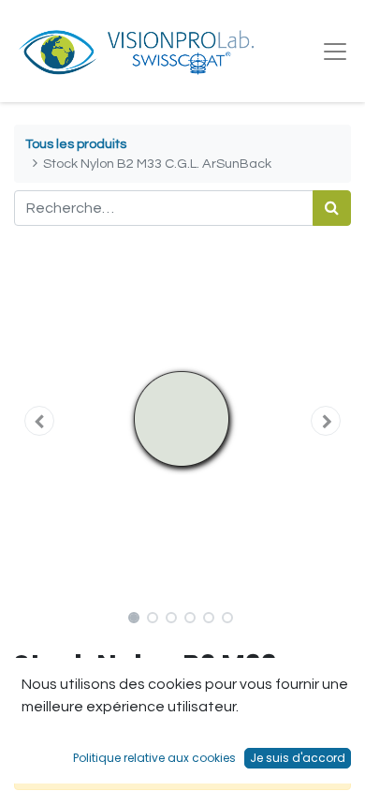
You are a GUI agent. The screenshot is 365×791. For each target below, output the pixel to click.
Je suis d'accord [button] (297, 758)
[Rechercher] (332, 208)
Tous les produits (75, 144)
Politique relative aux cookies (154, 758)
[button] (39, 421)
